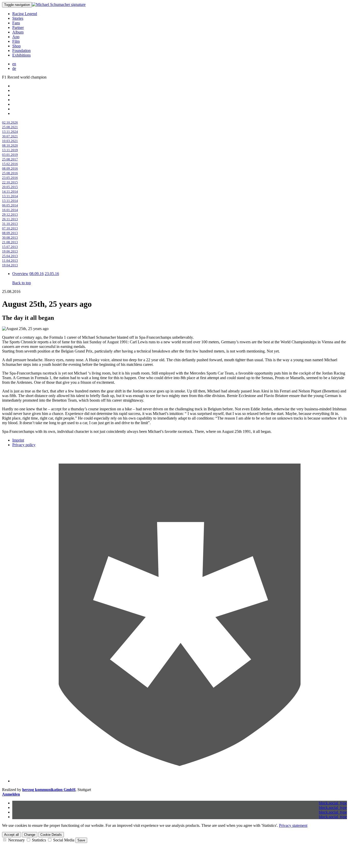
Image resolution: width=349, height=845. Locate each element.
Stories (17, 18)
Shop (16, 46)
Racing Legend (24, 14)
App (15, 37)
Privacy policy (24, 445)
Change (29, 835)
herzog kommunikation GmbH (48, 789)
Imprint (18, 440)
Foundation (21, 50)
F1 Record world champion (24, 77)
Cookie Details (51, 835)
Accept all (11, 835)
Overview (20, 273)
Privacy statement (293, 825)
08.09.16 (36, 273)
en (14, 64)
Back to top (21, 283)
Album (18, 32)
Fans (16, 23)
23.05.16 (52, 273)
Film (16, 41)
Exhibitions (21, 55)
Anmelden (11, 794)
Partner (18, 27)
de (14, 68)
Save (81, 840)
